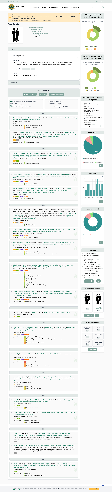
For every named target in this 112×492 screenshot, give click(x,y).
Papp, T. (38, 118)
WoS (21, 181)
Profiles (35, 7)
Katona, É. (47, 400)
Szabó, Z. (61, 174)
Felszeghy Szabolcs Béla (98, 307)
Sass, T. (66, 153)
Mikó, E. (44, 412)
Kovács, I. (33, 312)
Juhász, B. (42, 132)
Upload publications (18, 105)
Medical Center (36, 31)
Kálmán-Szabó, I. (59, 153)
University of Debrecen (36, 28)
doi (14, 140)
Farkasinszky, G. (17, 174)
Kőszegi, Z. (53, 242)
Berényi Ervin (87, 307)
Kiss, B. (25, 377)
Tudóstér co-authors (30, 94)
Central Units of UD (36, 29)
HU (103, 1)
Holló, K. (21, 412)
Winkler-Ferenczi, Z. (18, 189)
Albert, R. (16, 464)
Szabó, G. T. (21, 242)
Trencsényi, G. (42, 134)
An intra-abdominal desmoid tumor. (59, 312)
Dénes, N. (45, 174)
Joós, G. (16, 377)
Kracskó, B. (46, 242)
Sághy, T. (52, 377)
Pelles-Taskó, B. (69, 132)
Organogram (75, 7)
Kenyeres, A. (36, 464)
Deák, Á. (35, 155)
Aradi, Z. (21, 229)
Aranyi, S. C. (22, 327)
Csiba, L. (58, 327)
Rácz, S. (40, 174)
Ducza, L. (34, 265)
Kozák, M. (16, 118)
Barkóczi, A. (16, 153)
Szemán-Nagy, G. (60, 377)
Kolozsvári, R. (60, 242)
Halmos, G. (16, 176)
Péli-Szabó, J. (29, 153)
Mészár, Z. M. (16, 265)
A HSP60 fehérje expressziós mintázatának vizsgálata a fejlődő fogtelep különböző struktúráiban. (47, 445)
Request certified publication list (21, 107)
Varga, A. (62, 265)
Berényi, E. (48, 132)
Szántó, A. (64, 229)
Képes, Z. (23, 132)
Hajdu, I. (21, 155)
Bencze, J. (58, 189)
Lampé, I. (69, 213)
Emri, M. (45, 229)
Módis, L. (15, 229)
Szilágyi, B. (34, 291)
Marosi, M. (36, 132)
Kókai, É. (23, 265)
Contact (16, 1)
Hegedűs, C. (63, 213)
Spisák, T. (70, 327)
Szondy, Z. (70, 215)
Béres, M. (46, 189)
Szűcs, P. (57, 265)
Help (10, 1)
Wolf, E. (43, 464)
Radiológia (37, 35)
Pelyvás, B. (26, 118)
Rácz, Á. (15, 242)
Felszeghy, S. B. (19, 215)
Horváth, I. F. (27, 229)
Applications (53, 7)
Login (96, 1)
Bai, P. (48, 412)
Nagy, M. (33, 189)
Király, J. (56, 174)
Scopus (26, 181)
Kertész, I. (16, 155)
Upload (44, 7)
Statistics (64, 7)
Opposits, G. (72, 153)
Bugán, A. (57, 229)
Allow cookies (94, 489)
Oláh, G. (63, 291)
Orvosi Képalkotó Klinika (40, 33)
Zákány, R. (41, 400)
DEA (14, 123)
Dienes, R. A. (37, 153)
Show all (89, 281)
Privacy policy (17, 490)
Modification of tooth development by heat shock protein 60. (31, 402)
